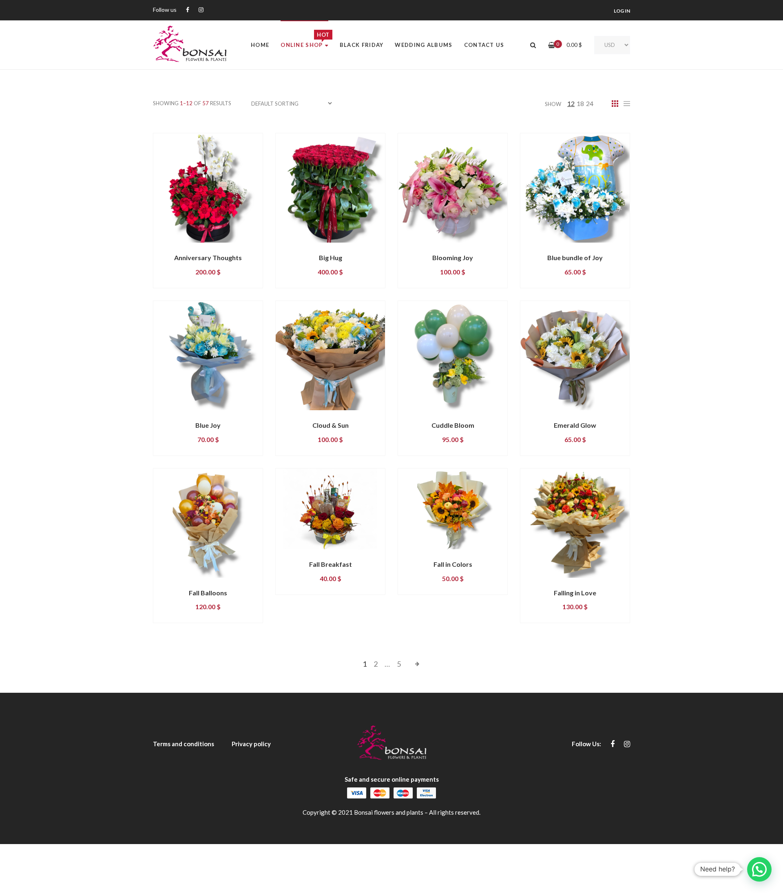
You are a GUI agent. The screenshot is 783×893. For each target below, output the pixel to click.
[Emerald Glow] (575, 355)
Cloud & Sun (330, 425)
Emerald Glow (575, 425)
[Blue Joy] (208, 355)
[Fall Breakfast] (330, 509)
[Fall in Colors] (452, 509)
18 (580, 103)
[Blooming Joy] (452, 188)
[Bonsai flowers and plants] (189, 45)
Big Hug (330, 257)
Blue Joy (208, 425)
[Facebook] (187, 10)
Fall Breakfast (330, 564)
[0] (551, 45)
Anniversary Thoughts (208, 257)
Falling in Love (575, 593)
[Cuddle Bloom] (452, 355)
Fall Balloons (208, 593)
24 (589, 103)
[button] (759, 869)
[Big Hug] (330, 188)
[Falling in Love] (575, 523)
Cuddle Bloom (452, 425)
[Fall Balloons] (208, 523)
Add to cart (187, 250)
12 (571, 103)
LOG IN (622, 11)
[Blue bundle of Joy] (575, 188)
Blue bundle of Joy (575, 257)
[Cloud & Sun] (330, 355)
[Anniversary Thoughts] (208, 188)
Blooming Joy (452, 257)
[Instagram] (201, 10)
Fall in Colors (453, 564)
